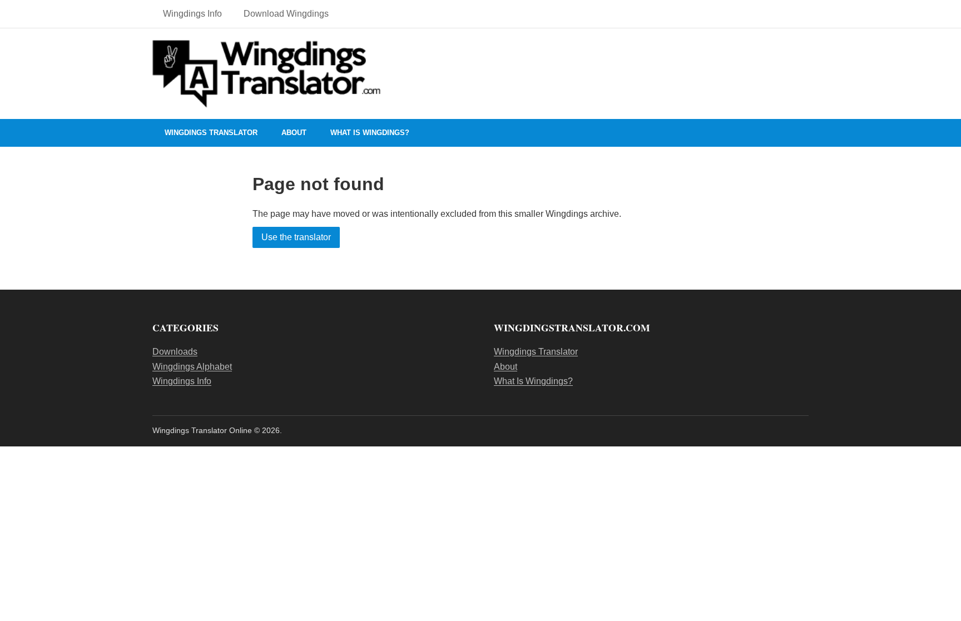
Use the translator (296, 237)
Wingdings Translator (211, 132)
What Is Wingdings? (369, 132)
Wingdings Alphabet (192, 366)
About (293, 132)
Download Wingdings (286, 13)
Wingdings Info (192, 13)
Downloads (174, 351)
